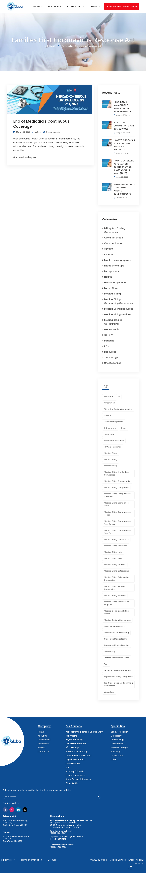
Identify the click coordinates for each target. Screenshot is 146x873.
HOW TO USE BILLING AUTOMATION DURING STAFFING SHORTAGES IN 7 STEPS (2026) (124, 167)
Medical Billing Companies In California (117, 495)
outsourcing (109, 651)
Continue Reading (22, 157)
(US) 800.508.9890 (58, 847)
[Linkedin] (18, 809)
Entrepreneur (111, 271)
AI (119, 396)
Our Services (55, 6)
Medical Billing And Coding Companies (116, 473)
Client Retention (113, 237)
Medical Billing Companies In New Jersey (117, 522)
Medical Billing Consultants (116, 539)
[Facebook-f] (5, 809)
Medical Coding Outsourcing (117, 620)
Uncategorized (112, 363)
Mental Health (112, 329)
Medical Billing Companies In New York (117, 532)
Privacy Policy (8, 859)
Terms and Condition (31, 859)
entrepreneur (110, 428)
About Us (38, 6)
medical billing (110, 459)
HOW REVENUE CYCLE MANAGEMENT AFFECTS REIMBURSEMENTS (124, 189)
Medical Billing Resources (118, 308)
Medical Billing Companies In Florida (117, 513)
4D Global (108, 396)
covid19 (108, 248)
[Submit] (98, 796)
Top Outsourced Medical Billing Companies (118, 684)
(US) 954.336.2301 (58, 833)
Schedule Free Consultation (122, 6)
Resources (110, 351)
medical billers (110, 453)
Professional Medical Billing (116, 657)
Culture (108, 254)
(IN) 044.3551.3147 (58, 839)
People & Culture (76, 6)
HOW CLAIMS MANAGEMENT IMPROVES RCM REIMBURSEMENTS (122, 107)
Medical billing (112, 293)
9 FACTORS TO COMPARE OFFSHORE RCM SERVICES (124, 125)
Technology (111, 357)
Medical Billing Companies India (116, 504)
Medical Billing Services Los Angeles (116, 603)
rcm (106, 664)
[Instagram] (11, 809)
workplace (109, 692)
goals (123, 428)
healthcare (109, 434)
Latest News (111, 288)
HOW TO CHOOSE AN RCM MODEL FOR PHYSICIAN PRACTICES (124, 145)
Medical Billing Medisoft (115, 564)
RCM (107, 346)
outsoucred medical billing (116, 632)
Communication (53, 132)
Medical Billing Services (117, 314)
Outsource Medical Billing (115, 639)
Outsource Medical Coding (116, 645)
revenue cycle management (117, 670)
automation (109, 402)
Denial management (113, 421)
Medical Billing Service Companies (114, 588)
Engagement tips (114, 265)
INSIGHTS (95, 6)
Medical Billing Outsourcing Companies (116, 578)
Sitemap (52, 859)
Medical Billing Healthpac (115, 545)
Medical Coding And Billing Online (116, 612)
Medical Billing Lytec (113, 558)
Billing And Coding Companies (118, 409)
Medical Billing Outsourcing (116, 571)
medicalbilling (110, 465)
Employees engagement (118, 260)
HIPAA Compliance (115, 282)
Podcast (109, 340)
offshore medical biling (114, 626)
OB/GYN (108, 335)
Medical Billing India (113, 552)
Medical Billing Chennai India (117, 481)
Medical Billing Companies (116, 487)
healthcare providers (114, 440)
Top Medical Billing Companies (118, 676)
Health (108, 276)
